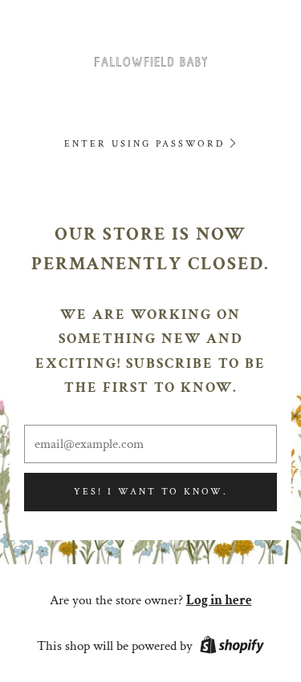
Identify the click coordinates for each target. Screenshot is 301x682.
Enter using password (144, 144)
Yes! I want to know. (151, 492)
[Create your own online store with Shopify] (232, 648)
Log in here (219, 600)
